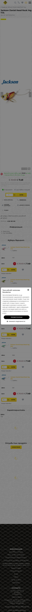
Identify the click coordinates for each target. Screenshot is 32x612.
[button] (16, 321)
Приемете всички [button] (16, 317)
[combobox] (28, 290)
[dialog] (16, 306)
